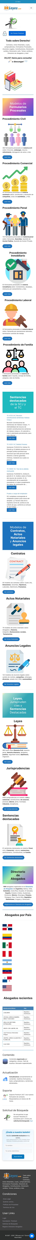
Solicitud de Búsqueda (10, 1224)
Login (4, 1218)
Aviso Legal (7, 1199)
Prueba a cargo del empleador (17, 493)
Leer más (7, 201)
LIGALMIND (6, 1012)
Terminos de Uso (8, 1207)
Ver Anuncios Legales (11, 684)
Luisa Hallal (6, 1044)
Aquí (31, 1121)
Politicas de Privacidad (10, 1204)
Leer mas (7, 157)
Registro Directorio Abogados (12, 1226)
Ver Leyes (7, 762)
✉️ (31, 1236)
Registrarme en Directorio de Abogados (18, 904)
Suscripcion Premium (10, 1221)
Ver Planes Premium (17, 33)
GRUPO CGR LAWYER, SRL (10, 1028)
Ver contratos (8, 592)
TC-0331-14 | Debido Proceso (17, 444)
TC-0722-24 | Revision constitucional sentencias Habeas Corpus (18, 418)
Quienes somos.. (8, 1202)
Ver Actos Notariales (11, 639)
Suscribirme (18, 1156)
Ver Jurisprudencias (10, 809)
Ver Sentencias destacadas (13, 857)
